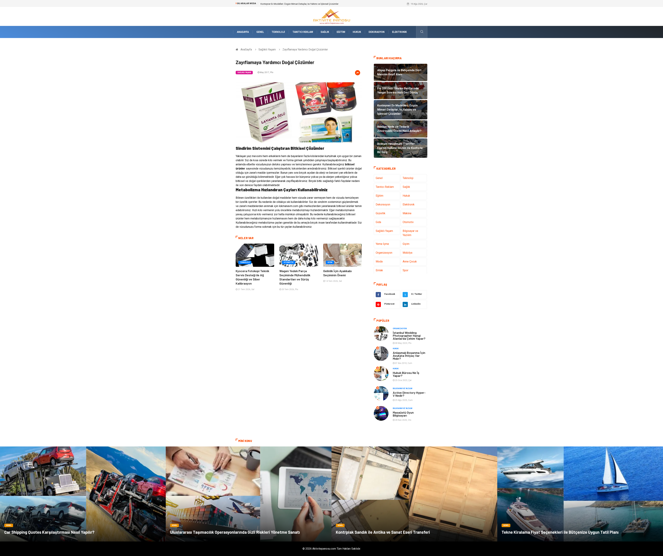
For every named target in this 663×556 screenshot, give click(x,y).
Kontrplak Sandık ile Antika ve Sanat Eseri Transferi (383, 532)
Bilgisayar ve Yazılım (410, 233)
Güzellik (380, 213)
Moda (379, 261)
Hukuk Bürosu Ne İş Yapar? (406, 374)
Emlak (379, 270)
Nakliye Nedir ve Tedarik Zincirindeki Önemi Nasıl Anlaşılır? (289, 4)
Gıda (378, 222)
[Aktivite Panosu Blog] (331, 16)
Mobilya (407, 252)
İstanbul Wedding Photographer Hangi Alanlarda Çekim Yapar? (409, 335)
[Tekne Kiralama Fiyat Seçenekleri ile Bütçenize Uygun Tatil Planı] (580, 493)
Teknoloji (278, 32)
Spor (405, 270)
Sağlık (325, 32)
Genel (260, 32)
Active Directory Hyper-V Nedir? (409, 394)
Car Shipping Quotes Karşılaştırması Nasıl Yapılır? (49, 532)
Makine (407, 213)
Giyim (330, 262)
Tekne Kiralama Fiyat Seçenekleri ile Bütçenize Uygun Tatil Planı (560, 532)
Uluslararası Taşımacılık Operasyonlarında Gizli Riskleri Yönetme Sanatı (235, 532)
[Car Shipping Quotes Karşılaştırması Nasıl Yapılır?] (83, 493)
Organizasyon (384, 252)
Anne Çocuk (410, 261)
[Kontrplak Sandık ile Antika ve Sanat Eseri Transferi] (414, 493)
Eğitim (341, 32)
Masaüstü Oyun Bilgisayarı (403, 414)
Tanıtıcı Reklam (302, 32)
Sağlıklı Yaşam (267, 49)
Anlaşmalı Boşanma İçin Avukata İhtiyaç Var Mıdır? (409, 355)
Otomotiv (289, 262)
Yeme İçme (382, 244)
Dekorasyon (377, 32)
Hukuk (357, 32)
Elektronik (399, 32)
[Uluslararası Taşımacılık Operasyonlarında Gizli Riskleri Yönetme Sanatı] (249, 493)
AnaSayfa (243, 32)
